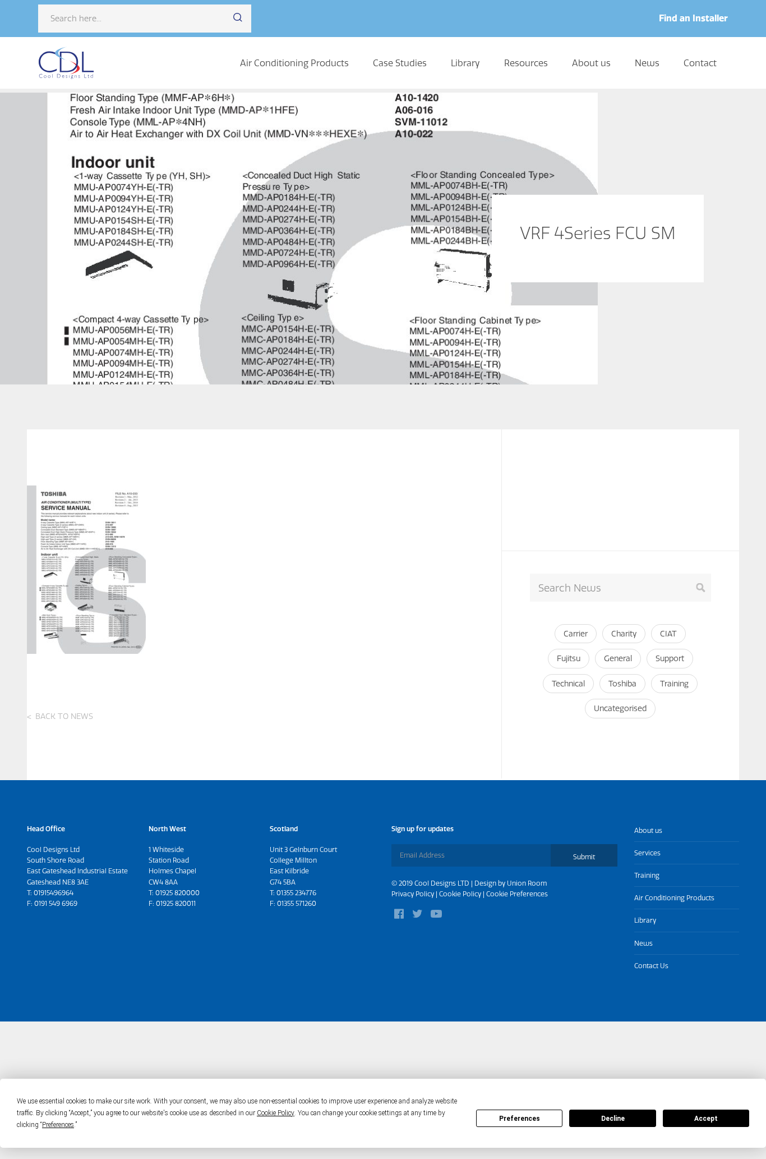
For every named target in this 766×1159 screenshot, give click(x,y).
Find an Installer (693, 18)
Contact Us (651, 965)
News (647, 62)
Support (670, 658)
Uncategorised (620, 708)
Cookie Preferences (517, 894)
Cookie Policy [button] (275, 1113)
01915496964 (53, 892)
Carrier (576, 634)
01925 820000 (177, 892)
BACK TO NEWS (64, 716)
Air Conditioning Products (294, 62)
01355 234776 (296, 892)
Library (465, 62)
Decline (613, 1119)
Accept (706, 1119)
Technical (568, 684)
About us (591, 62)
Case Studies (400, 62)
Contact (700, 62)
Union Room (527, 883)
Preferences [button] (58, 1125)
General (618, 658)
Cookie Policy (460, 894)
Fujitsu (568, 658)
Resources (526, 62)
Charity (623, 634)
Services (647, 853)
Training (674, 684)
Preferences (519, 1119)
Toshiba (622, 684)
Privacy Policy (412, 894)
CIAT (668, 634)
